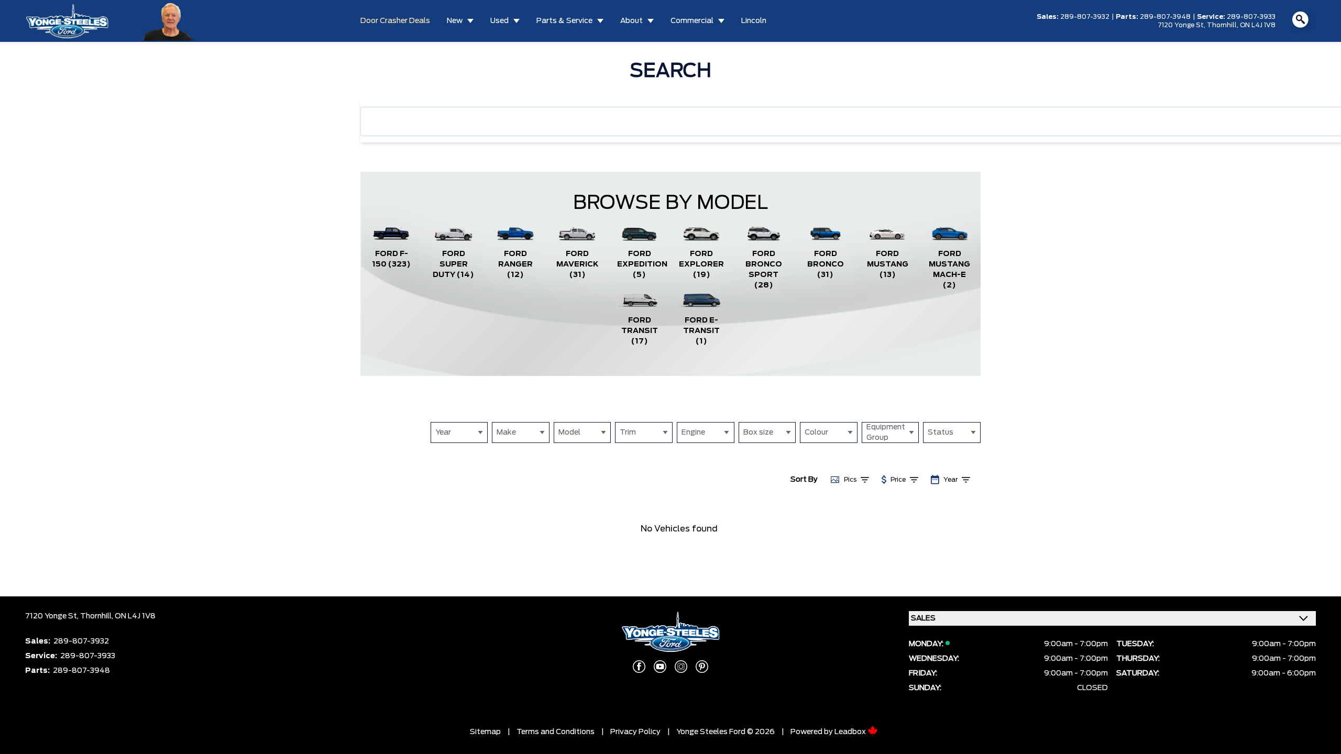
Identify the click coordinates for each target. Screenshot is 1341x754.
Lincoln (753, 21)
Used (499, 21)
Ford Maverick (577, 264)
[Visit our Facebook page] (639, 666)
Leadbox (850, 732)
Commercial (691, 21)
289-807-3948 (1165, 17)
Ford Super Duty (453, 264)
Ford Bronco (825, 264)
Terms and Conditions (555, 732)
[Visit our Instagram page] (681, 666)
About (631, 21)
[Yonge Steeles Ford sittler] (168, 20)
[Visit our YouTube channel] (660, 666)
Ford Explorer (701, 264)
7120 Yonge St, (1182, 25)
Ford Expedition (642, 264)
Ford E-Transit (701, 331)
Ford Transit (639, 331)
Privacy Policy (635, 732)
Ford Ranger (515, 264)
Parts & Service (564, 21)
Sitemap (485, 732)
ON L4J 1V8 (1258, 25)
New (455, 21)
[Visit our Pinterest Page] (702, 666)
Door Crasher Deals (395, 21)
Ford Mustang (887, 264)
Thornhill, (1223, 25)
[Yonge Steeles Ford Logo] (67, 21)
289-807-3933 (1251, 17)
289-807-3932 (1084, 17)
